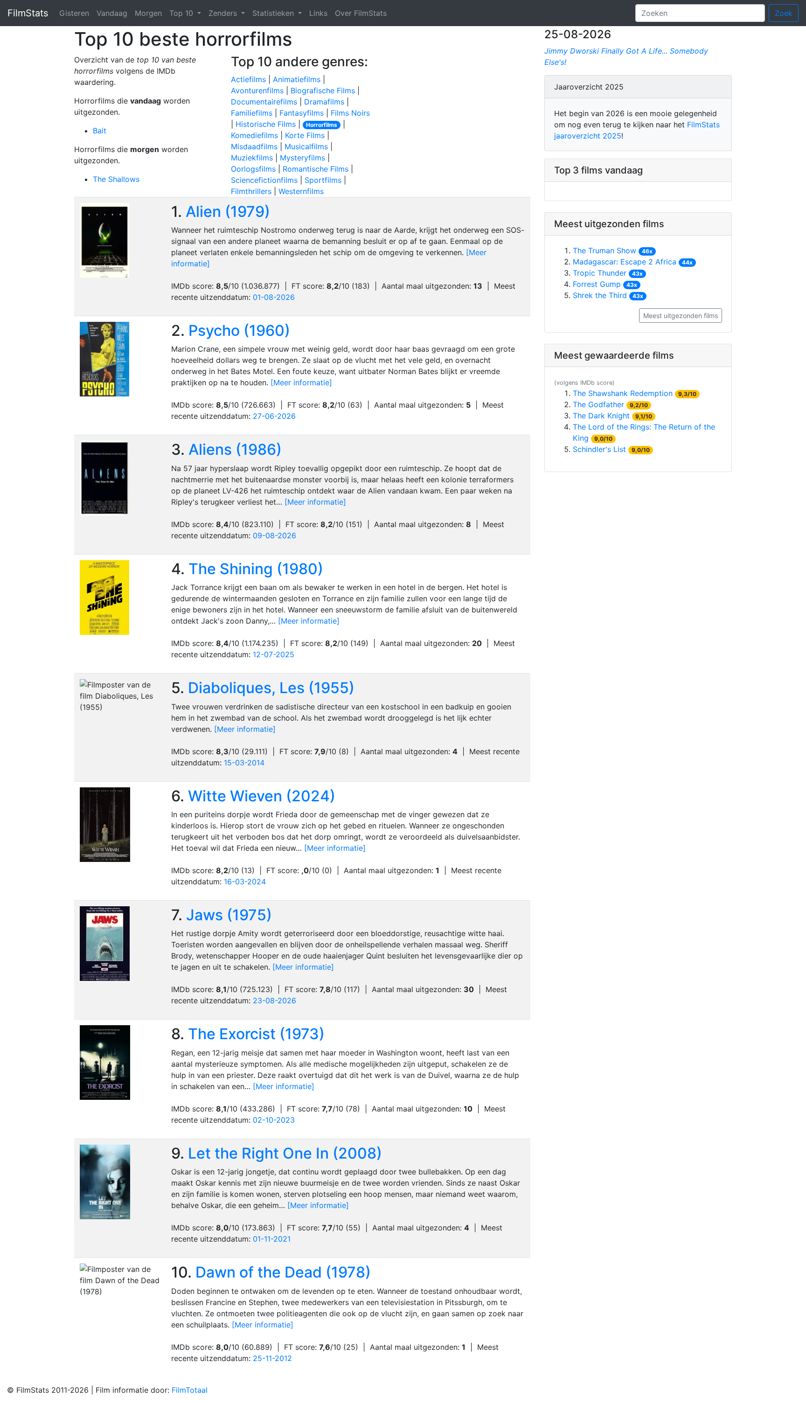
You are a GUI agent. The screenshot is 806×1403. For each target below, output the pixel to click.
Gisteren (74, 13)
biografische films (323, 90)
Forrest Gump (597, 284)
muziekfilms (252, 157)
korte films (305, 135)
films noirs (350, 113)
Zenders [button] (223, 13)
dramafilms (324, 101)
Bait (99, 130)
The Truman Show (604, 250)
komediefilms (254, 135)
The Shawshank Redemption (623, 393)
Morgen (148, 13)
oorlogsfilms (253, 169)
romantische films (315, 169)
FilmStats (27, 13)
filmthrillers (251, 191)
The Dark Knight (601, 415)
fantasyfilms (301, 113)
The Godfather (598, 404)
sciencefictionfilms (264, 180)
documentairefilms (264, 101)
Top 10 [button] (182, 13)
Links (318, 13)
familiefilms (251, 113)
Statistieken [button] (274, 13)
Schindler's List (599, 449)
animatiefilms (296, 79)
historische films (266, 124)
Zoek (783, 13)
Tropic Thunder (599, 273)
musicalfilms (306, 146)
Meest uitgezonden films (680, 315)
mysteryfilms (302, 157)
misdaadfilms (254, 146)
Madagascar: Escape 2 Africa (624, 261)
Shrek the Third (600, 295)
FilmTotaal (190, 1390)
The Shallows (116, 179)
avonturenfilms (257, 90)
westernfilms (301, 191)
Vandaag (112, 13)
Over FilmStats (361, 13)
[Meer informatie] (301, 382)
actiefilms (248, 79)
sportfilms (323, 180)
